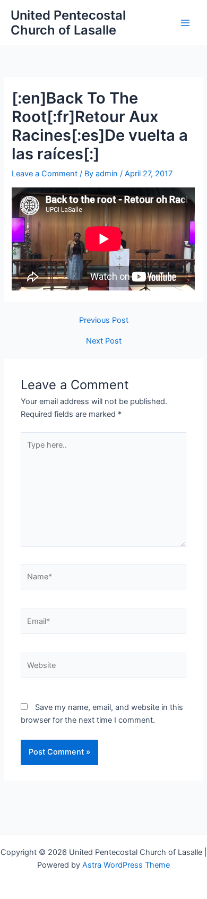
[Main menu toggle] (185, 23)
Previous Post (103, 320)
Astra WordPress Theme (126, 865)
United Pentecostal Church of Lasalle (68, 22)
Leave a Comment (44, 173)
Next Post (104, 341)
